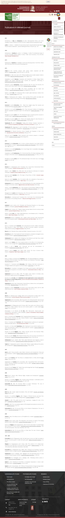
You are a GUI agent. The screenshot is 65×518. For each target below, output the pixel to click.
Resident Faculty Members (58, 46)
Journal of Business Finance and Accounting (20, 297)
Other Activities (56, 139)
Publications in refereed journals (58, 108)
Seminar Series (56, 129)
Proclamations (22, 503)
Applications (56, 90)
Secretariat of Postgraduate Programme (58, 38)
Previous (44, 46)
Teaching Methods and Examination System (57, 69)
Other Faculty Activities (48, 484)
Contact (53, 145)
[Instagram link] (59, 11)
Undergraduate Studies (56, 57)
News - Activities (56, 93)
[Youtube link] (57, 11)
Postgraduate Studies (55, 79)
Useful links (56, 111)
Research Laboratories (57, 134)
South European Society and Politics (21, 289)
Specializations (56, 62)
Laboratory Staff (56, 54)
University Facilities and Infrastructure (58, 117)
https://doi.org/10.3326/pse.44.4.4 (11, 56)
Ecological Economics (19, 228)
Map (9, 504)
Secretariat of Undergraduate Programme (58, 34)
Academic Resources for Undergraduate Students (58, 72)
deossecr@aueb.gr (12, 511)
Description (56, 87)
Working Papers (56, 131)
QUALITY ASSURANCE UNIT (57, 123)
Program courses (57, 65)
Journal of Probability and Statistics (21, 206)
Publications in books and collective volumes (58, 104)
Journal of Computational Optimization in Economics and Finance (21, 124)
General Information (57, 26)
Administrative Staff (57, 51)
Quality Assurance (55, 120)
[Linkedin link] (55, 11)
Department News (23, 502)
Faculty (53, 43)
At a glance (55, 24)
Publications (56, 100)
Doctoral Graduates (57, 98)
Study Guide (56, 60)
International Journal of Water (22, 323)
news (48, 49)
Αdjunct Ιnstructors (57, 49)
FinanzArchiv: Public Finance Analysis (16, 251)
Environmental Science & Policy (34, 269)
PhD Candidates (56, 95)
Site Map (34, 502)
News (53, 142)
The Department (54, 21)
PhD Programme (56, 85)
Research (53, 126)
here (7, 3)
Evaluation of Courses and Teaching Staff (58, 76)
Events (20, 505)
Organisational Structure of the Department (58, 30)
